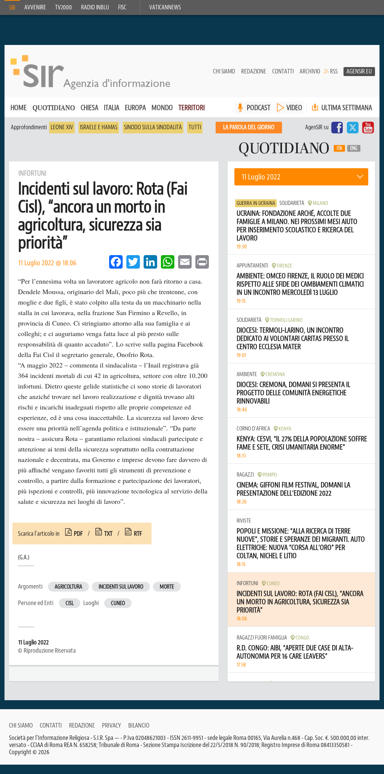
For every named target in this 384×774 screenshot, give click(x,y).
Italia (111, 107)
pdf (78, 533)
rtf (138, 533)
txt (108, 533)
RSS (334, 71)
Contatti (283, 71)
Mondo (162, 107)
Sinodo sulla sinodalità (153, 127)
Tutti (195, 127)
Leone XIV (62, 127)
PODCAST (258, 107)
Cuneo (118, 603)
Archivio (310, 71)
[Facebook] (337, 127)
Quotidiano (54, 108)
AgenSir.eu (359, 71)
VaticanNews (165, 7)
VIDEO (294, 107)
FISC (122, 7)
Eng (353, 148)
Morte (167, 586)
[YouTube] (368, 127)
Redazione (253, 71)
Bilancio (138, 725)
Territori (191, 107)
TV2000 (63, 7)
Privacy (111, 725)
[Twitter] (352, 127)
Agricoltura (68, 586)
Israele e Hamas (98, 127)
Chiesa (89, 107)
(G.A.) (23, 557)
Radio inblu (95, 7)
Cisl (70, 603)
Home (18, 107)
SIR (12, 8)
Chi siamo (224, 71)
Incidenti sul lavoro (121, 586)
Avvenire (35, 7)
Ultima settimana (346, 107)
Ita (339, 148)
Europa (135, 107)
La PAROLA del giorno (248, 127)
